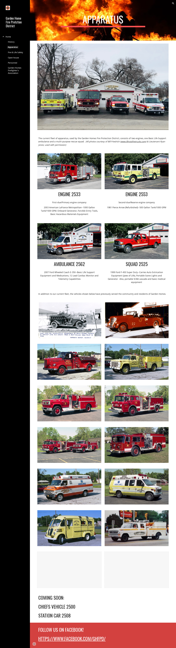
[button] (173, 3)
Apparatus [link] (13, 47)
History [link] (11, 42)
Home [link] (8, 36)
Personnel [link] (12, 62)
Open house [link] (13, 57)
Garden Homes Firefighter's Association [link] (14, 70)
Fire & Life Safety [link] (15, 52)
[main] (103, 20)
